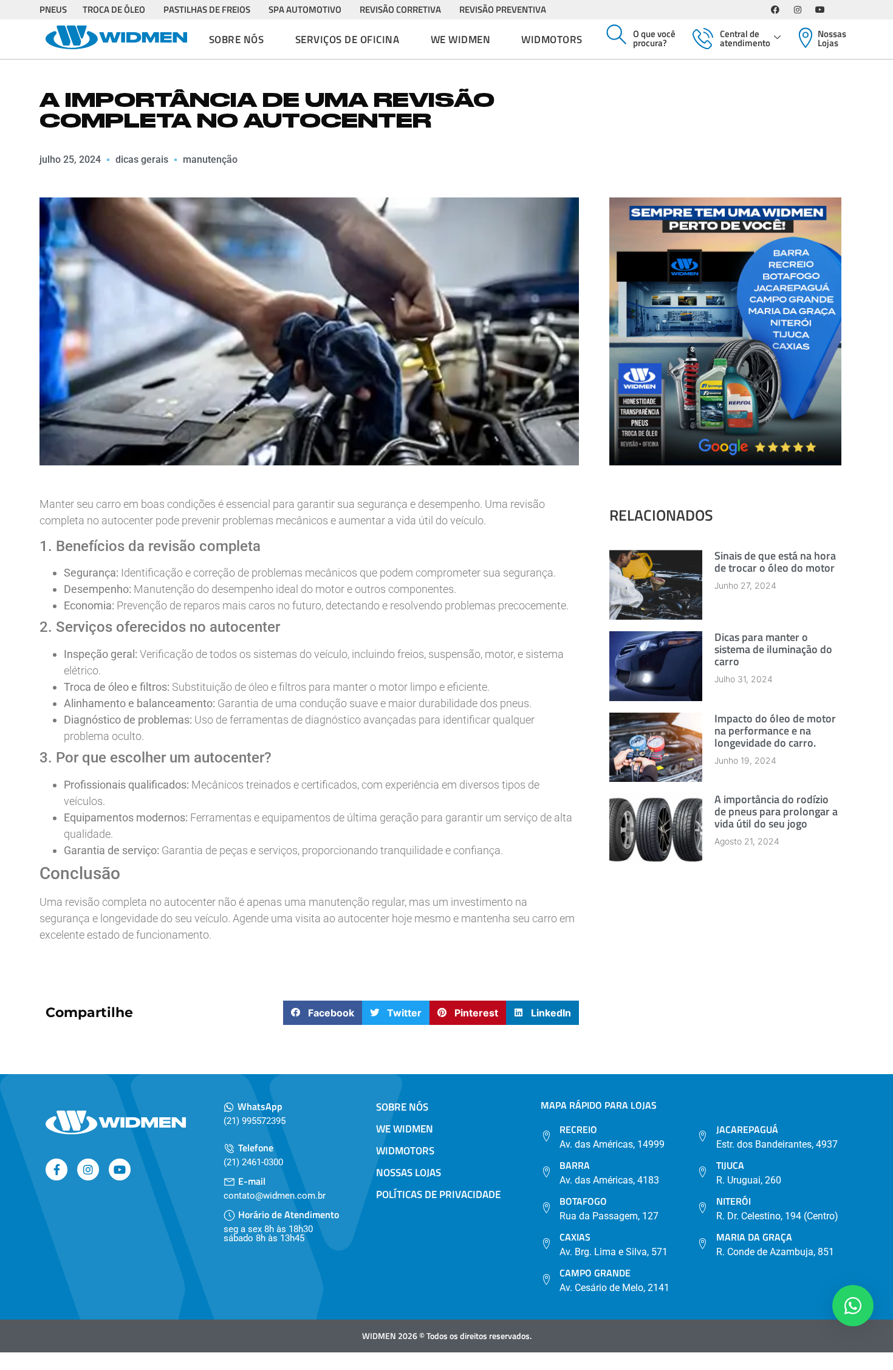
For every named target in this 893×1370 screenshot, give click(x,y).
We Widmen (461, 39)
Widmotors (552, 39)
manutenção (210, 159)
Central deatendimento (745, 38)
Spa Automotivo (305, 9)
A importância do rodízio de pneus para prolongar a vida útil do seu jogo (776, 811)
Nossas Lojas (832, 38)
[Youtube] (820, 9)
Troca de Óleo (114, 9)
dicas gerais (141, 159)
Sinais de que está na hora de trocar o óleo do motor (775, 561)
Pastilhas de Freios (206, 9)
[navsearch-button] (616, 35)
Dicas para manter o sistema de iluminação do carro (773, 649)
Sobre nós (236, 39)
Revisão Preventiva (502, 9)
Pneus (53, 9)
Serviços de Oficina (347, 39)
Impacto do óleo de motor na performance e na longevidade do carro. (775, 730)
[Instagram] (797, 9)
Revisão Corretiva (400, 9)
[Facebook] (775, 9)
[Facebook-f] (56, 1169)
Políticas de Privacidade (438, 1194)
